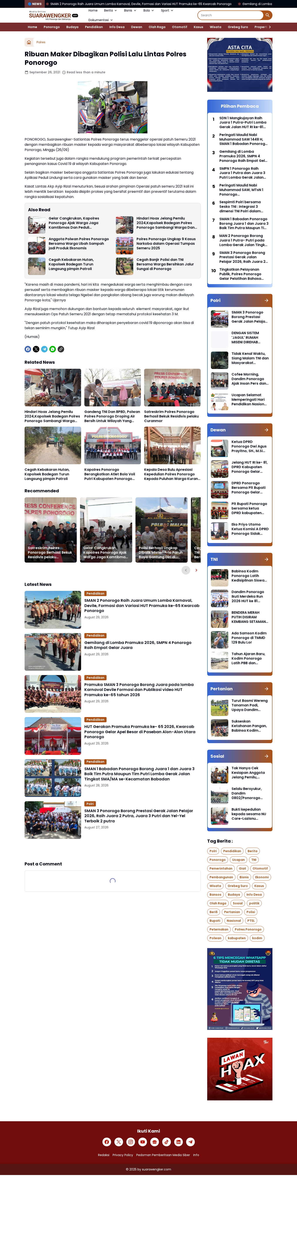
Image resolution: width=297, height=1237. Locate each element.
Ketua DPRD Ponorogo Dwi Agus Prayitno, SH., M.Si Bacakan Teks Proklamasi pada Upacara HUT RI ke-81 (249, 446)
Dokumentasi (98, 20)
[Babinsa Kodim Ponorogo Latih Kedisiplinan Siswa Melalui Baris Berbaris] (219, 578)
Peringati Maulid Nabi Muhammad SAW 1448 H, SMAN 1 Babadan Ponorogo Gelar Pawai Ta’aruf (243, 139)
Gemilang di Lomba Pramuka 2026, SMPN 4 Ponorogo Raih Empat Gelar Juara (236, 4)
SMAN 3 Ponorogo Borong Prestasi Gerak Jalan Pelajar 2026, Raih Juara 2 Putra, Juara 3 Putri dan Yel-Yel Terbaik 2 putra (138, 815)
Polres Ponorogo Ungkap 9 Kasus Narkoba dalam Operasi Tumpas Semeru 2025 (166, 243)
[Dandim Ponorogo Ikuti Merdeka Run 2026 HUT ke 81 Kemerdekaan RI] (219, 598)
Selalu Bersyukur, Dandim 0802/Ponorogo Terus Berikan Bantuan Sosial (247, 793)
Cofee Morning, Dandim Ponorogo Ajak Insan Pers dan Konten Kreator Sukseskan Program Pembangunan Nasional (249, 379)
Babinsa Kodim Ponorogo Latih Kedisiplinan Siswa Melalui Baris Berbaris (248, 576)
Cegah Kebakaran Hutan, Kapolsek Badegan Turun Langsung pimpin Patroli (71, 264)
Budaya (72, 27)
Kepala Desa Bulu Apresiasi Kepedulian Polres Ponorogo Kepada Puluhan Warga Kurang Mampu (172, 474)
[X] (36, 349)
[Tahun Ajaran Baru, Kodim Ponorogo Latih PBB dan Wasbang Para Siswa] (219, 660)
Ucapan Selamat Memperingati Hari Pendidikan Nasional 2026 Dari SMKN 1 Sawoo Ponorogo (249, 399)
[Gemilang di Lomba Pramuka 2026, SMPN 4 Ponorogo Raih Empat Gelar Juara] (53, 652)
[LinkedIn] (178, 1142)
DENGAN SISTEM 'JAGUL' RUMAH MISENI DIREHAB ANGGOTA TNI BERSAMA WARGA (247, 337)
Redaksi (103, 1155)
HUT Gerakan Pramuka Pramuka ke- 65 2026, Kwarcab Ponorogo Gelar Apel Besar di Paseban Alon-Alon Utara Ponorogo (139, 731)
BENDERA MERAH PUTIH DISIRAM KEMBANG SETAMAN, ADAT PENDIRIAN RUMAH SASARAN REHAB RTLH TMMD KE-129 (249, 617)
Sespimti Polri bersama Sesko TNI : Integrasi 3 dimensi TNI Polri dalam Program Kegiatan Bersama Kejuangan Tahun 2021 (243, 206)
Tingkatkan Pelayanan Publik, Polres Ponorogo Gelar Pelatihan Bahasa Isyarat (240, 274)
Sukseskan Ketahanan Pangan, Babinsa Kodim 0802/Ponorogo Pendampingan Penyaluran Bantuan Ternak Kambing (250, 726)
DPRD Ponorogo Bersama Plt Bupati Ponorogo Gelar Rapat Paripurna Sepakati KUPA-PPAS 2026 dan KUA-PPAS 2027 (250, 487)
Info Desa (117, 27)
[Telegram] (44, 349)
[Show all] (266, 300)
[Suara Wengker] (53, 15)
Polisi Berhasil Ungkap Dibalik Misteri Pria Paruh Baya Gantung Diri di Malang (161, 552)
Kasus (198, 27)
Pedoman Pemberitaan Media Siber (163, 1155)
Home (93, 10)
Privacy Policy (123, 1155)
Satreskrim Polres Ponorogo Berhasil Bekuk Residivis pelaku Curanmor (171, 416)
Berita (108, 10)
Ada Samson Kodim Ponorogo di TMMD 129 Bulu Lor (249, 638)
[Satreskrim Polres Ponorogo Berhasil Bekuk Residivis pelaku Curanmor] (172, 387)
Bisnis (128, 10)
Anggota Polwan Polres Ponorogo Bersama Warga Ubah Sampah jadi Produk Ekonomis (79, 243)
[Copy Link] (61, 349)
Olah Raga (157, 27)
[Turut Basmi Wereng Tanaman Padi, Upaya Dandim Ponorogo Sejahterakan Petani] (219, 707)
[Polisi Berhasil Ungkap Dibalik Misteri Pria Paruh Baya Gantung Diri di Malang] (161, 530)
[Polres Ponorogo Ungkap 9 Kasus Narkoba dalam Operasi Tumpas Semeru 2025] (124, 245)
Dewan (136, 27)
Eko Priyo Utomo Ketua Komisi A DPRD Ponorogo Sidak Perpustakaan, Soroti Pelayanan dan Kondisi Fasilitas (250, 529)
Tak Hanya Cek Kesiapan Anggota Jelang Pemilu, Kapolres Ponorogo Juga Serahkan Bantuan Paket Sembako (249, 772)
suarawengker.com (156, 1169)
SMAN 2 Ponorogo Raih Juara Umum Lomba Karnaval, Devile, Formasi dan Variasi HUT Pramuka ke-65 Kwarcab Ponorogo (141, 605)
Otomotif (179, 27)
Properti (261, 27)
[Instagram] (130, 1142)
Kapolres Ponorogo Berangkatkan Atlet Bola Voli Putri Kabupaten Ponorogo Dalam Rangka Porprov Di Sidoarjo (109, 474)
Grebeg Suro (238, 27)
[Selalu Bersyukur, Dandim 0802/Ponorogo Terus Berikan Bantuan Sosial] (219, 795)
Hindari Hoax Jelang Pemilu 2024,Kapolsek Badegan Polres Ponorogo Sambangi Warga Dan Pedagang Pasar (166, 223)
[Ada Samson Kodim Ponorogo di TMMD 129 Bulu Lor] (219, 640)
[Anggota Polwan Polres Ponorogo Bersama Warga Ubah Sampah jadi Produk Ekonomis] (36, 245)
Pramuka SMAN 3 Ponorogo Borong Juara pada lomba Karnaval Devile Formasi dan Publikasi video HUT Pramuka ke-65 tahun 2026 (139, 689)
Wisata (215, 27)
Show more (113, 850)
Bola (146, 10)
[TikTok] (166, 1142)
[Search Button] (267, 15)
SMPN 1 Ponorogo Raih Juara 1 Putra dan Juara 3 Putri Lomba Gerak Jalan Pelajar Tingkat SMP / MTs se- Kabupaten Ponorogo (242, 173)
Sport (165, 10)
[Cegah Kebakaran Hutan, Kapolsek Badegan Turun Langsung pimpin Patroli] (36, 266)
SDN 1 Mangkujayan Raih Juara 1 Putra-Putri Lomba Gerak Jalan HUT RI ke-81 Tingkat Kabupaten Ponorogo (242, 122)
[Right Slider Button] (268, 27)
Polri (90, 804)
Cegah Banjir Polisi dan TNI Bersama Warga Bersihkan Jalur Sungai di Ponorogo (165, 264)
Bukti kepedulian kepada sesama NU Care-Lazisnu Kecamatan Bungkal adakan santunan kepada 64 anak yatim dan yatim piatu (250, 814)
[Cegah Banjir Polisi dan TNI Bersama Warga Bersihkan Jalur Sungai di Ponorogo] (124, 266)
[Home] (29, 42)
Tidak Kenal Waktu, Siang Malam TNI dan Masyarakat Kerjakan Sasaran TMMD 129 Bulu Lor (250, 358)
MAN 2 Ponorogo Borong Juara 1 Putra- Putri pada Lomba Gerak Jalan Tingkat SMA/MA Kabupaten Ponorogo (244, 240)
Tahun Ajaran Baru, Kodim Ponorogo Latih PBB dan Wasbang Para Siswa (248, 658)
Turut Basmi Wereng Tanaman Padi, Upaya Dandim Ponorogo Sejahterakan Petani (250, 705)
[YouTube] (142, 1142)
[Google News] (154, 1142)
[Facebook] (28, 349)
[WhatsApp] (52, 349)
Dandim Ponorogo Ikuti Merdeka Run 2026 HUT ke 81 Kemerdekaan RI (248, 596)
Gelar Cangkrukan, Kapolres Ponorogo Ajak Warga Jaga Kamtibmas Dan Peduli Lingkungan (74, 223)
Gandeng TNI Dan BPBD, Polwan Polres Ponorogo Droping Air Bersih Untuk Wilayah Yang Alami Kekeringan (112, 416)
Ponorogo (52, 27)
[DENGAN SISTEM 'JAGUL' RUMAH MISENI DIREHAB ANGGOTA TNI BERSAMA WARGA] (219, 339)
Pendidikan (94, 27)
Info (196, 1155)
